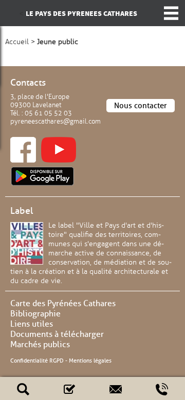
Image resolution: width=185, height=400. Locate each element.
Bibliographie (35, 313)
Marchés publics (40, 344)
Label (21, 210)
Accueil (17, 41)
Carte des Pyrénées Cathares (63, 303)
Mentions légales (90, 360)
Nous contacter (140, 105)
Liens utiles (31, 324)
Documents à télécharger (57, 334)
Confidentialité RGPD (37, 360)
